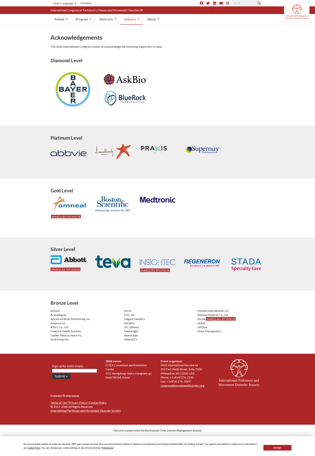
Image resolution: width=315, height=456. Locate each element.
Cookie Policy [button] (33, 448)
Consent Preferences (64, 395)
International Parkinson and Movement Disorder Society (85, 410)
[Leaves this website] (297, 12)
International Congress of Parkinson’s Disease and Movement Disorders (95, 10)
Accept (277, 448)
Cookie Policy (97, 402)
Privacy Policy (78, 402)
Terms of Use (58, 402)
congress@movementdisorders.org (183, 385)
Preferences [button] (107, 448)
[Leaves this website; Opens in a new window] (239, 385)
